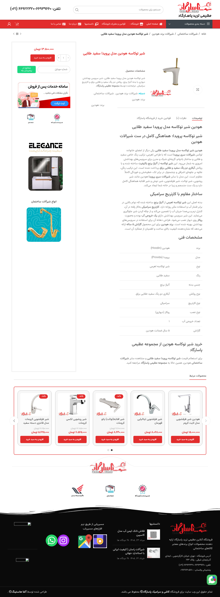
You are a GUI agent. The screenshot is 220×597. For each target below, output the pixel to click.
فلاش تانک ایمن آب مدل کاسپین (131, 533)
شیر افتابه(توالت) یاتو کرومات (112, 421)
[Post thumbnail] (153, 535)
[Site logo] (194, 10)
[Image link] (43, 95)
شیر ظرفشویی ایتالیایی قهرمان (149, 421)
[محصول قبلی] (20, 34)
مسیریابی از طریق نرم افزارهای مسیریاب (92, 526)
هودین (136, 99)
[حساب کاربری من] (9, 24)
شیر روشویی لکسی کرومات (76, 421)
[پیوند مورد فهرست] (189, 558)
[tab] (197, 118)
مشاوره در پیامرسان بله (26, 69)
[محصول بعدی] (13, 34)
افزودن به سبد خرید (42, 58)
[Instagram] (63, 540)
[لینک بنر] (57, 118)
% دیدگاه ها (123, 540)
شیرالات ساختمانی (187, 34)
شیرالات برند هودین (162, 34)
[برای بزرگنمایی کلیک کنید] (197, 89)
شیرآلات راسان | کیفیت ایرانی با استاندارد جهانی (129, 551)
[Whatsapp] (52, 540)
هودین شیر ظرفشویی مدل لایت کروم (188, 421)
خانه (203, 34)
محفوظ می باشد (145, 592)
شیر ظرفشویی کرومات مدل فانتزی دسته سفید (36, 421)
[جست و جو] (77, 10)
